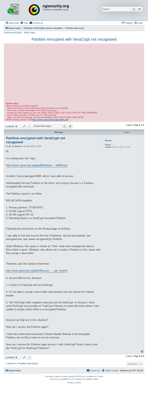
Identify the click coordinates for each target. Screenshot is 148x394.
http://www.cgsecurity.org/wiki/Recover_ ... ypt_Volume (36, 270)
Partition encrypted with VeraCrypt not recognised (74, 39)
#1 (7, 146)
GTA (77, 376)
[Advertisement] (74, 73)
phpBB (64, 379)
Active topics (30, 32)
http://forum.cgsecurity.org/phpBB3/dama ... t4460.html (36, 165)
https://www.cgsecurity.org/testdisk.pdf (50, 119)
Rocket (108, 140)
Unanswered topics (13, 32)
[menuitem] (24, 23)
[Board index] (24, 10)
